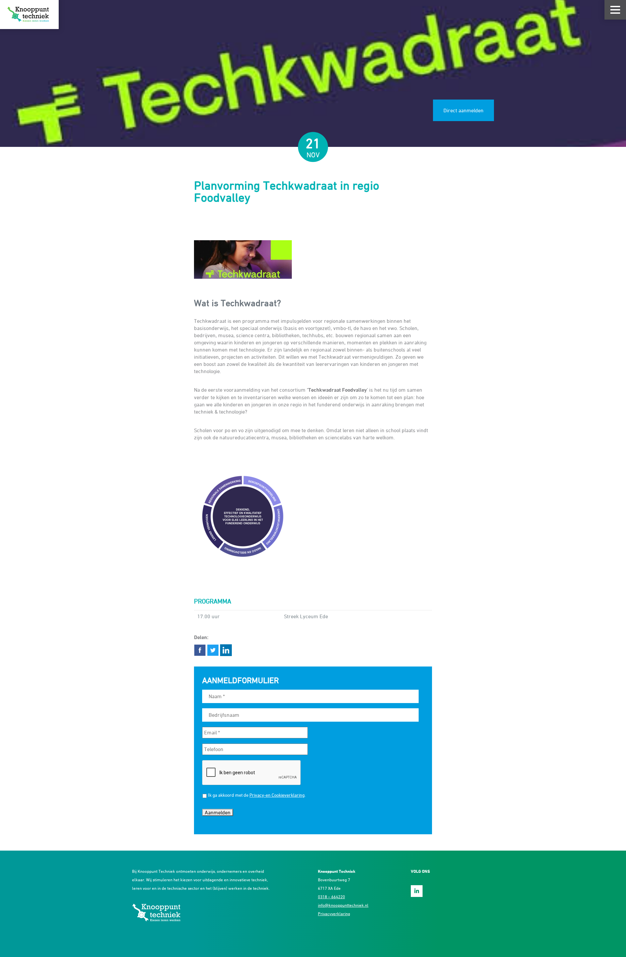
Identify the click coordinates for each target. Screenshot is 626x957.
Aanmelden (218, 812)
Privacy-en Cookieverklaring (277, 795)
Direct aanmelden (463, 110)
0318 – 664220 (331, 896)
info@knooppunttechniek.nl (343, 905)
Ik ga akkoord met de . (257, 795)
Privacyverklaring (334, 913)
